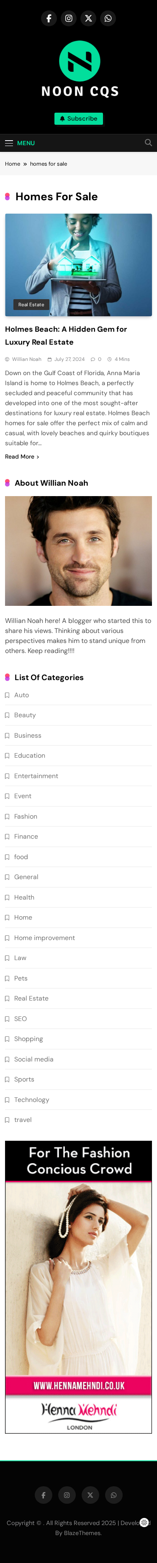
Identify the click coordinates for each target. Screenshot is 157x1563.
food (21, 856)
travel (23, 1119)
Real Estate (31, 304)
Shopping (28, 1038)
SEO (20, 1018)
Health (24, 897)
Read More (19, 456)
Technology (31, 1099)
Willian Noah (26, 359)
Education (29, 755)
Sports (24, 1079)
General (26, 876)
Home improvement (44, 937)
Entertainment (36, 775)
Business (27, 735)
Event (22, 796)
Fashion (25, 816)
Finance (26, 836)
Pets (21, 978)
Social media (34, 1059)
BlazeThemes (82, 1533)
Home (23, 917)
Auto (21, 695)
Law (20, 957)
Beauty (25, 715)
